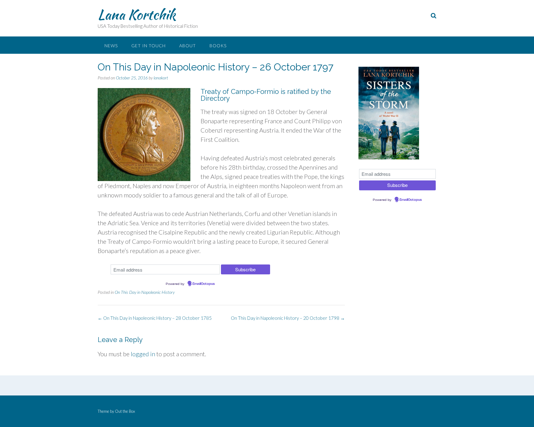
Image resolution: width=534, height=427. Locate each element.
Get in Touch (148, 45)
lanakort (161, 77)
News (111, 45)
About (187, 45)
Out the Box (125, 411)
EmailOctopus (204, 283)
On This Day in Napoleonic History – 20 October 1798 (288, 318)
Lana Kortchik (137, 14)
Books (218, 45)
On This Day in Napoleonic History (145, 292)
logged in (143, 353)
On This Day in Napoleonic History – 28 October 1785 (155, 318)
